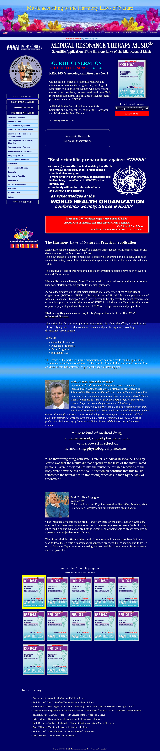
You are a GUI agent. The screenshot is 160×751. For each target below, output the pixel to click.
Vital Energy (13, 180)
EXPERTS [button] (108, 32)
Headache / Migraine (16, 117)
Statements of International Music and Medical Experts (59, 698)
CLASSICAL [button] (52, 32)
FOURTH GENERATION (22, 113)
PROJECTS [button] (39, 32)
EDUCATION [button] (77, 32)
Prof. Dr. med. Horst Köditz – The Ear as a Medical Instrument (63, 731)
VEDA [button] (88, 32)
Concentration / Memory (18, 168)
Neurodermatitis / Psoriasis (19, 147)
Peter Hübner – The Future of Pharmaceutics (54, 735)
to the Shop (131, 113)
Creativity (12, 172)
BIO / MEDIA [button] (140, 32)
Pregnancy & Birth (15, 155)
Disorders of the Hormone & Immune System (19, 135)
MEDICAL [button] (64, 32)
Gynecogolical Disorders (18, 159)
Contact (104, 748)
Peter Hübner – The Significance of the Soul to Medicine (60, 727)
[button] (6, 32)
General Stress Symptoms (19, 125)
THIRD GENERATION (22, 107)
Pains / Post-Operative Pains (20, 151)
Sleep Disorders (14, 121)
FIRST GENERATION (22, 96)
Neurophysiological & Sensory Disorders (20, 141)
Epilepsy (11, 197)
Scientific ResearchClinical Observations (77, 138)
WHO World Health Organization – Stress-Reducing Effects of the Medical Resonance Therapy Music (83, 706)
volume (146, 108)
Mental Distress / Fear (17, 184)
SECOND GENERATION (22, 101)
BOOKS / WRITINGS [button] (123, 32)
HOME (30, 32)
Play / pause (117, 108)
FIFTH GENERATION (22, 202)
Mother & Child (14, 192)
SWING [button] (97, 32)
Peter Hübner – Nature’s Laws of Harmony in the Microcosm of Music (67, 719)
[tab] (22, 96)
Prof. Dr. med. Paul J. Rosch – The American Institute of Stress (63, 702)
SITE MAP (153, 32)
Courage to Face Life (16, 176)
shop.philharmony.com (89, 38)
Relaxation (12, 163)
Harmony (12, 188)
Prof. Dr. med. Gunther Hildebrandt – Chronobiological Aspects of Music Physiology (74, 723)
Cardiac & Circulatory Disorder (20, 129)
